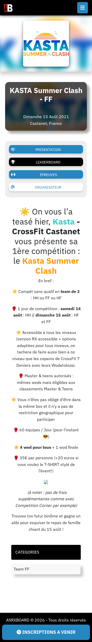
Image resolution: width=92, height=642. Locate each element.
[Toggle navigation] (82, 7)
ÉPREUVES (48, 174)
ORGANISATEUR (48, 187)
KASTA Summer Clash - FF (46, 95)
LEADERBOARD (48, 162)
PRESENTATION (48, 149)
